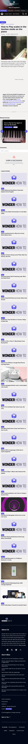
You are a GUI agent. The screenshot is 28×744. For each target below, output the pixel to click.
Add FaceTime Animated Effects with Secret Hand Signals (13, 675)
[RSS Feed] (20, 649)
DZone (14, 734)
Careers (6, 708)
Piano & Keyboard (14, 7)
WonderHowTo (3, 10)
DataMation (11, 730)
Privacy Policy (5, 701)
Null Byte (23, 10)
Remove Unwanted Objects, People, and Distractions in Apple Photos (14, 661)
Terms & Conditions (6, 699)
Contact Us (4, 704)
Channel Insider (20, 730)
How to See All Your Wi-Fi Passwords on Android (12, 658)
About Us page (22, 645)
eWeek (5, 730)
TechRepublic (22, 727)
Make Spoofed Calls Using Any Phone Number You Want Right (13, 686)
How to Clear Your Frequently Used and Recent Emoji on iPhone (14, 683)
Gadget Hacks (10, 10)
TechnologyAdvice (12, 727)
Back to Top (5, 717)
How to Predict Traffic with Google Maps (11, 672)
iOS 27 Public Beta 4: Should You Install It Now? (14, 605)
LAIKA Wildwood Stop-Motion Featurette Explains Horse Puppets (12, 191)
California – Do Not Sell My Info (9, 706)
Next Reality (17, 10)
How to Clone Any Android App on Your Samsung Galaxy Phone (13, 665)
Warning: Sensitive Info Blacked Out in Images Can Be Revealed (14, 690)
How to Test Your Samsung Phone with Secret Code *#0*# (13, 679)
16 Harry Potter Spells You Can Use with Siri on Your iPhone (13, 669)
